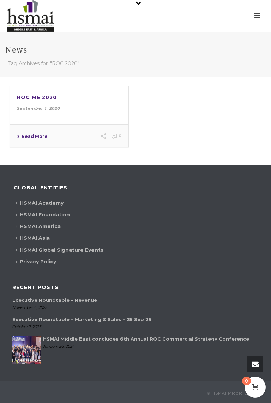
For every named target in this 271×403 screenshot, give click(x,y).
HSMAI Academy (42, 203)
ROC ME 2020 (37, 97)
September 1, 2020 (38, 108)
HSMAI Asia (35, 238)
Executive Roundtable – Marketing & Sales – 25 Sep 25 (81, 319)
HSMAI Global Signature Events (61, 250)
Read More (35, 136)
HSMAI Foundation (45, 215)
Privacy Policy (38, 261)
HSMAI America (40, 226)
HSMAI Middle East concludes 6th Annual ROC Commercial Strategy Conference (146, 339)
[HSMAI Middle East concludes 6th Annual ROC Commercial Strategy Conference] (26, 350)
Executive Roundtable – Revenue (54, 300)
